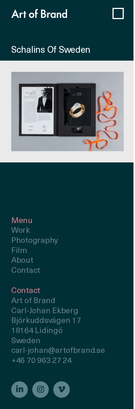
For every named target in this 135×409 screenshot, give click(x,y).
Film (19, 251)
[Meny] (118, 13)
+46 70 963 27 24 (41, 361)
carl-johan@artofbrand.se (58, 351)
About (22, 261)
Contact (25, 271)
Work (20, 231)
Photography (34, 241)
